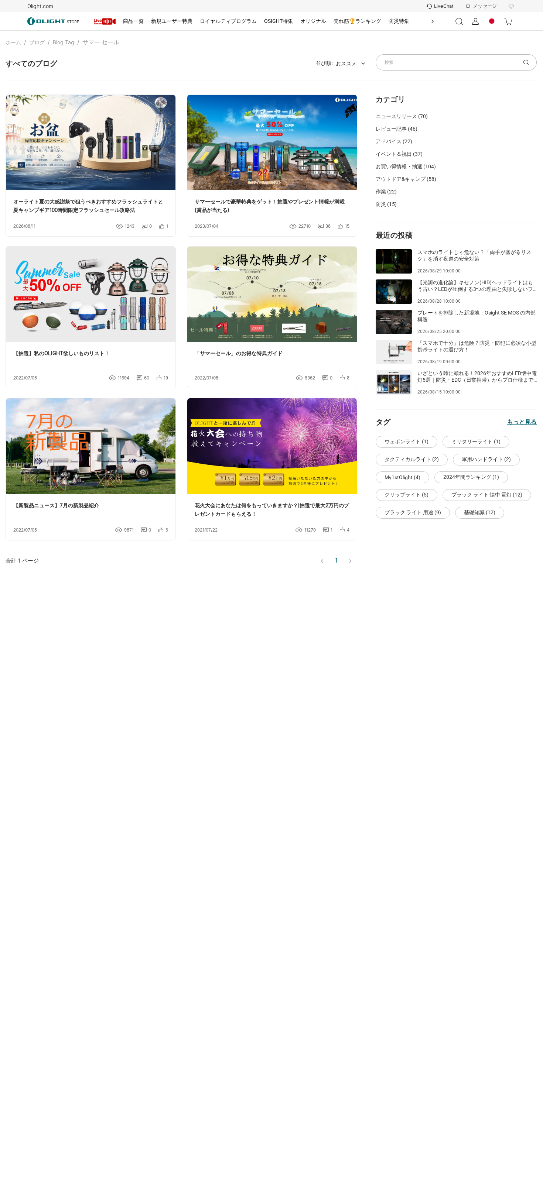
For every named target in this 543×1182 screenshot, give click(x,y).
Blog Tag (63, 42)
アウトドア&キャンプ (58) (406, 179)
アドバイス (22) (394, 141)
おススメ (346, 63)
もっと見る (522, 421)
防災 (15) (386, 204)
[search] (526, 62)
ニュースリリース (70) (402, 116)
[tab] (105, 21)
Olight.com (40, 6)
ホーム (13, 42)
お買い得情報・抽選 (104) (406, 166)
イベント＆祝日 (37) (399, 154)
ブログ (37, 42)
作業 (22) (386, 192)
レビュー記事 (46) (396, 129)
